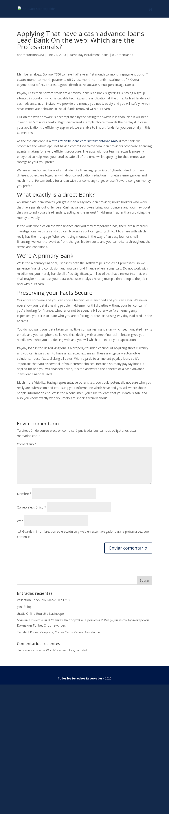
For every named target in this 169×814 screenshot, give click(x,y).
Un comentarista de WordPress (39, 650)
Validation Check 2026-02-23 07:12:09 (43, 600)
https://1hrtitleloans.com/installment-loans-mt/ (85, 141)
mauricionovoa (33, 55)
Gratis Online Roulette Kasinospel (40, 613)
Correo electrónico (31, 507)
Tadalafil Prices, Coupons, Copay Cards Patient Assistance (58, 632)
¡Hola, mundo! (77, 650)
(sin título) (24, 607)
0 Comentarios (122, 55)
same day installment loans (89, 55)
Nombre (24, 494)
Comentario (27, 444)
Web (20, 521)
